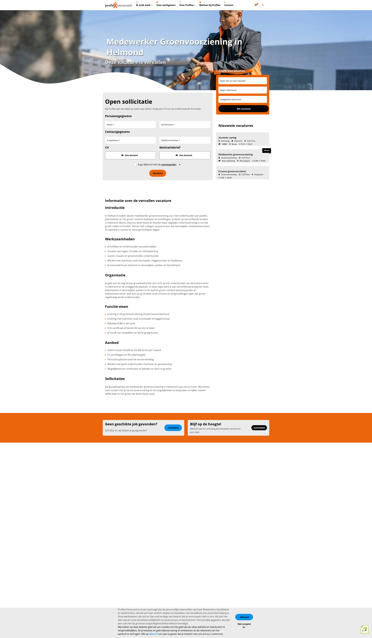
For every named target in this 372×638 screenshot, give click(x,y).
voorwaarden (168, 164)
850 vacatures (244, 108)
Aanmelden (259, 427)
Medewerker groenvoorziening (235, 154)
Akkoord (244, 617)
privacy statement (213, 634)
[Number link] (263, 5)
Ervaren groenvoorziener (232, 171)
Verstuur (158, 173)
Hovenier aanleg (227, 137)
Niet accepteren (244, 625)
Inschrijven (173, 427)
